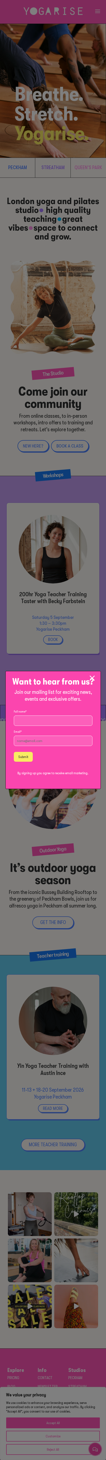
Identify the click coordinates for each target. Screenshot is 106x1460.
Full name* (20, 711)
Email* (18, 731)
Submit (23, 757)
